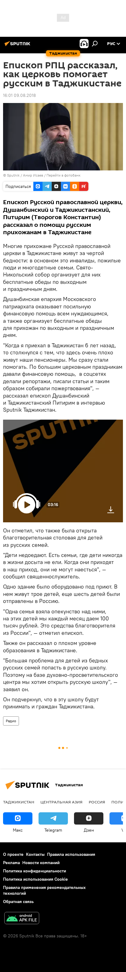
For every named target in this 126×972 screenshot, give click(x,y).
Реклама (11, 862)
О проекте (13, 854)
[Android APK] (22, 919)
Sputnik (13, 175)
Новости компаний (41, 862)
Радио (11, 721)
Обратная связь (18, 901)
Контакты (35, 854)
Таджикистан (18, 802)
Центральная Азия (61, 802)
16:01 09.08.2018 (19, 95)
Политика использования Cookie (35, 879)
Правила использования (71, 854)
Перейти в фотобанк (63, 175)
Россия (97, 802)
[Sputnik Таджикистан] (18, 46)
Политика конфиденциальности (34, 871)
